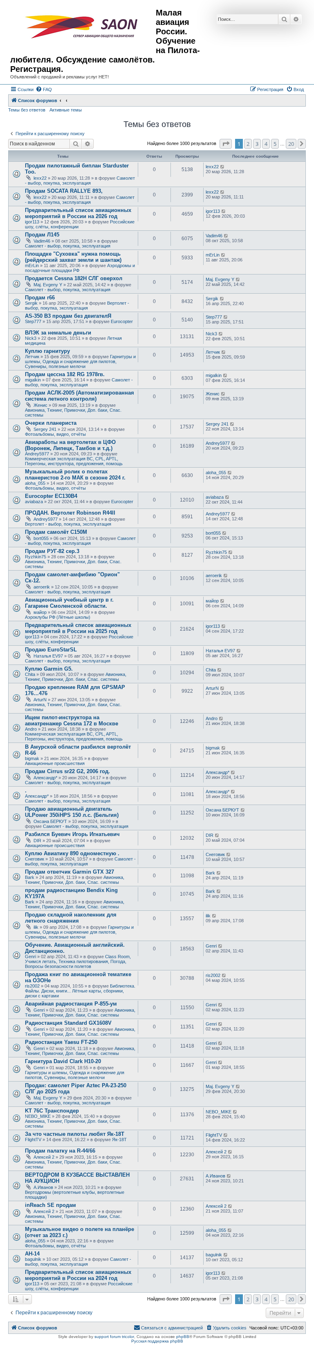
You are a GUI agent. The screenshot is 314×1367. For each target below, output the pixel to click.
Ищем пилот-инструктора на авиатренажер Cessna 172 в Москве (71, 720)
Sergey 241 (45, 429)
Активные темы (65, 109)
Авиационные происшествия (55, 763)
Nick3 (30, 338)
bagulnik (33, 1259)
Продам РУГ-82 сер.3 (52, 551)
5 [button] (275, 143)
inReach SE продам (50, 1205)
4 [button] (266, 143)
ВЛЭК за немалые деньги (58, 333)
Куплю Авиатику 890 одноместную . (72, 853)
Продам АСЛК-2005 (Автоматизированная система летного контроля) (79, 396)
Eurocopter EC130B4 (51, 496)
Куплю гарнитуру (47, 351)
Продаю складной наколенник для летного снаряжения (71, 918)
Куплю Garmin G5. (49, 669)
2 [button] (248, 143)
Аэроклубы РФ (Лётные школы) (57, 617)
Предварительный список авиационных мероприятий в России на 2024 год (78, 1275)
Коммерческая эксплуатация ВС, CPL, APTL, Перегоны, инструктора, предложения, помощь (74, 461)
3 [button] (257, 143)
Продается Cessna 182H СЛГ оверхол (73, 278)
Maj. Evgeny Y (48, 284)
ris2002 (32, 985)
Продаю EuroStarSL (51, 650)
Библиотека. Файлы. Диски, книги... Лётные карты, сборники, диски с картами (80, 990)
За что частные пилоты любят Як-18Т (74, 1134)
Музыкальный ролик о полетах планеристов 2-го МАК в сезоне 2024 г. (75, 474)
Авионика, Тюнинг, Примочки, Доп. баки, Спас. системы (75, 677)
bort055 (41, 538)
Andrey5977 (37, 453)
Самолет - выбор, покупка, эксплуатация (80, 180)
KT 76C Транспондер (52, 1111)
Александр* (45, 777)
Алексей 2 (44, 1157)
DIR (37, 840)
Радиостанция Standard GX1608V (68, 1023)
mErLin (32, 265)
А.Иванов (43, 1187)
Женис (40, 405)
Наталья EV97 (48, 655)
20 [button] (291, 143)
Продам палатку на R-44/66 (60, 1151)
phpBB (182, 1336)
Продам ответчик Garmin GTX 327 (69, 872)
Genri (30, 956)
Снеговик (34, 858)
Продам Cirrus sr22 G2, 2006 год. (67, 771)
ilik (36, 927)
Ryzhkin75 (35, 556)
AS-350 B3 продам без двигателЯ (68, 316)
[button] (226, 144)
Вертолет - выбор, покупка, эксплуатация (77, 305)
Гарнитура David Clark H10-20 (63, 1061)
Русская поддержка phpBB (157, 1341)
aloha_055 (35, 483)
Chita (30, 674)
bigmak (32, 758)
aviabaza (34, 501)
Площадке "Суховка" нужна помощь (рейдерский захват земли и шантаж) (73, 257)
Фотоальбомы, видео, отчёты (55, 434)
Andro (31, 729)
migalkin (33, 379)
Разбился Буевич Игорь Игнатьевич (72, 834)
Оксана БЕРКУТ (50, 821)
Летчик (32, 356)
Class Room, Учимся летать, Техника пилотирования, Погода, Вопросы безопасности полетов (78, 961)
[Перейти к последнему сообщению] (222, 166)
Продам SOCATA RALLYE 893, (64, 191)
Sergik (31, 303)
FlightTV (33, 1139)
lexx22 (40, 178)
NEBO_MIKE (38, 1116)
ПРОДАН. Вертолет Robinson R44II (70, 513)
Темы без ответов (26, 109)
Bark (29, 877)
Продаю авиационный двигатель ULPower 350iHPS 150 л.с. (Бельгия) (72, 812)
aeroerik (42, 586)
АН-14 (32, 1254)
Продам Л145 (42, 235)
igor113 (32, 221)
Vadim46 (42, 241)
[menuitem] (44, 89)
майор (40, 612)
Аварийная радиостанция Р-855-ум (71, 1004)
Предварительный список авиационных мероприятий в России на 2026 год (78, 213)
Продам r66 (40, 297)
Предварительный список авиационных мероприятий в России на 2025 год (78, 628)
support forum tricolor (114, 1336)
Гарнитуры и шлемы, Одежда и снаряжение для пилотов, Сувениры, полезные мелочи (80, 361)
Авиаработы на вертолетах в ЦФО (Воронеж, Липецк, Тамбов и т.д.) (70, 445)
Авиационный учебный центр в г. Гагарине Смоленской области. (69, 603)
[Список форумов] (83, 27)
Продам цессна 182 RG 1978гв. (65, 374)
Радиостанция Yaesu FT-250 (61, 1042)
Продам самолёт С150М (56, 532)
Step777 (33, 321)
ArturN (40, 699)
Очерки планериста (50, 423)
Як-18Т (119, 1139)
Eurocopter (122, 321)
